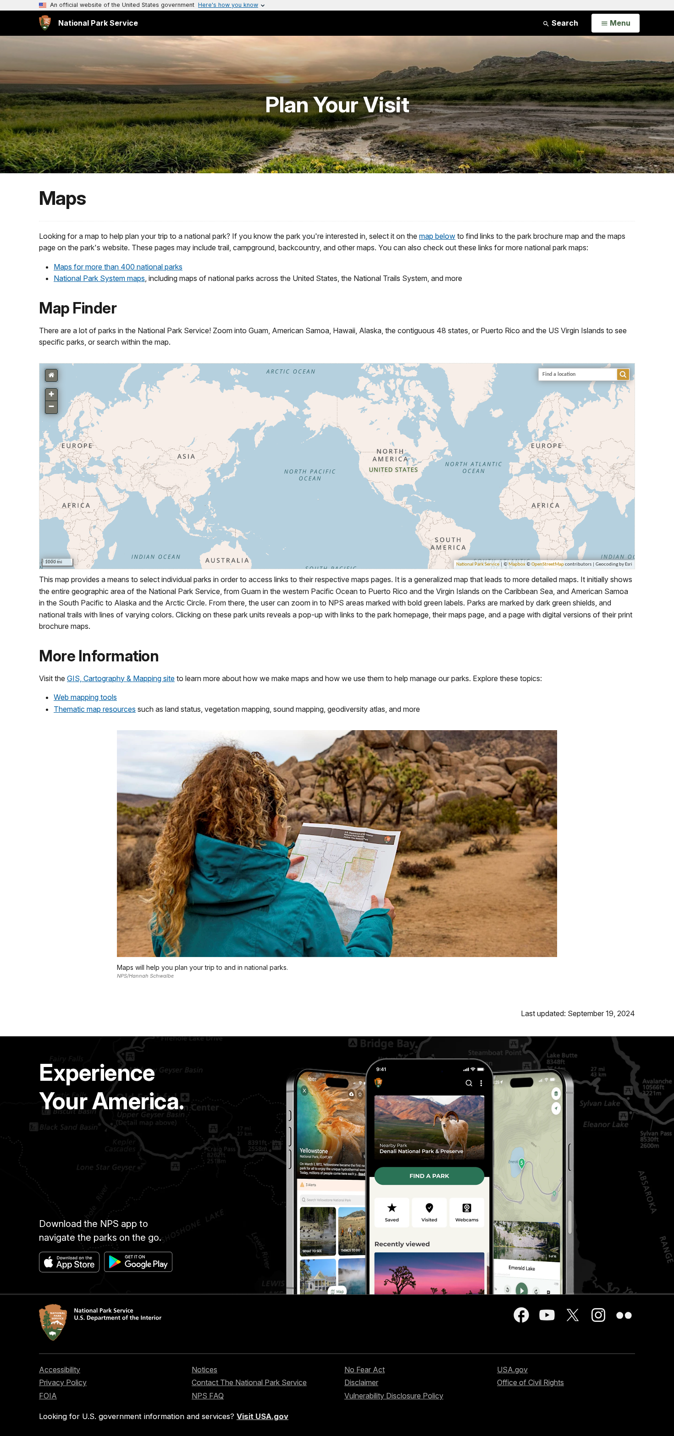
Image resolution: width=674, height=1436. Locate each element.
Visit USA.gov (262, 1416)
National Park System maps (99, 278)
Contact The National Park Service (249, 1382)
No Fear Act (364, 1369)
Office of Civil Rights (530, 1382)
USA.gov (512, 1369)
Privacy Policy (63, 1382)
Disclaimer (361, 1382)
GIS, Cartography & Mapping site (121, 678)
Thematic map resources (95, 709)
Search (564, 23)
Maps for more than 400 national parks (118, 266)
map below (437, 236)
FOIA (48, 1395)
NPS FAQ (208, 1395)
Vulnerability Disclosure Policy (393, 1395)
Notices (204, 1369)
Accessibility (59, 1369)
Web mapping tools (85, 697)
